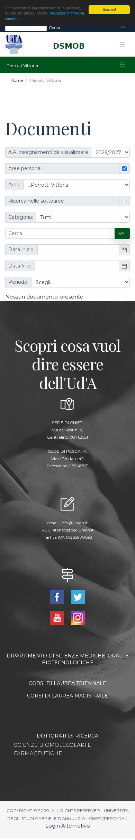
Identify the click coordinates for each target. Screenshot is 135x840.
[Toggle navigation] (123, 27)
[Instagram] (78, 617)
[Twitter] (78, 596)
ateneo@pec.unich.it (73, 530)
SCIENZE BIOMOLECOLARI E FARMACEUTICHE (52, 749)
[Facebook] (58, 596)
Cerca (54, 27)
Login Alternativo (67, 825)
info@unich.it (74, 522)
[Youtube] (58, 617)
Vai (122, 233)
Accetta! (109, 9)
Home (17, 80)
